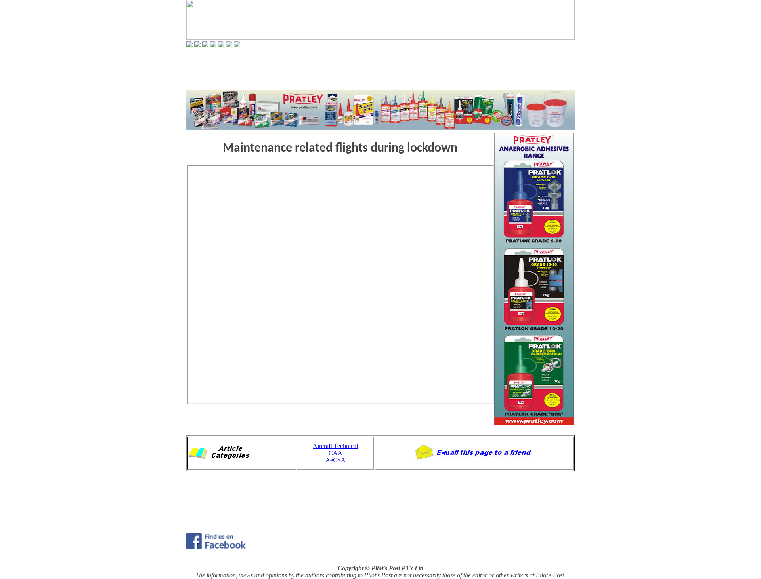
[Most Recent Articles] (189, 45)
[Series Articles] (197, 45)
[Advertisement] (380, 69)
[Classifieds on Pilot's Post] (221, 45)
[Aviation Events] (205, 45)
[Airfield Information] (213, 45)
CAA (335, 453)
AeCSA (335, 460)
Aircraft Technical (335, 445)
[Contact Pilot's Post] (237, 45)
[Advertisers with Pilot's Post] (229, 45)
